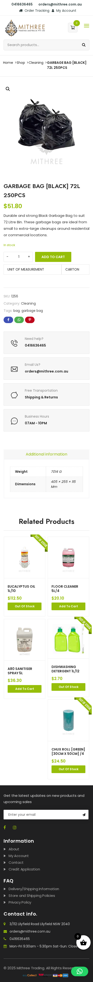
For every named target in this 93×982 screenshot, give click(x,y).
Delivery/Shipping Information (34, 888)
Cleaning (36, 62)
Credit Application (24, 869)
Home (8, 62)
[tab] (46, 454)
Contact (16, 862)
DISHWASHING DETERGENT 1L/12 (65, 669)
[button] (8, 89)
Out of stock (25, 606)
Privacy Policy (20, 902)
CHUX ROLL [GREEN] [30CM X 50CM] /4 (68, 751)
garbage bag (32, 310)
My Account (65, 10)
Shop (21, 62)
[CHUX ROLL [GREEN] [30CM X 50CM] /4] (68, 720)
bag (16, 310)
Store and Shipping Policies (32, 895)
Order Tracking (36, 10)
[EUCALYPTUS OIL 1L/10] (24, 557)
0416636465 (20, 938)
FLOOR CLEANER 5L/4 (65, 588)
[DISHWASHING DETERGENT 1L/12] (68, 639)
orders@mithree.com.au (30, 931)
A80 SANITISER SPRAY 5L (20, 671)
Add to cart (53, 256)
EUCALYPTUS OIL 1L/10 (21, 588)
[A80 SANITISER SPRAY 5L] (24, 640)
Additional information (46, 454)
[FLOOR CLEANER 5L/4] (68, 557)
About (14, 849)
